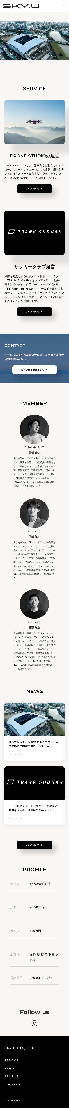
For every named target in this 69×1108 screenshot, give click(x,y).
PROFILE (11, 1076)
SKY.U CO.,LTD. (19, 1048)
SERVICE (11, 1060)
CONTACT (12, 1084)
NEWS (9, 1068)
